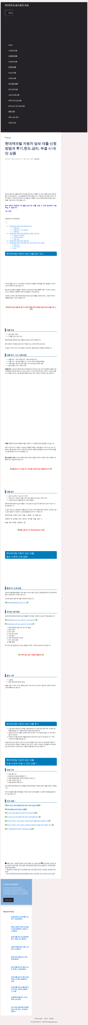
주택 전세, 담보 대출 (14, 100)
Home (10, 45)
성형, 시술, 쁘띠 (13, 117)
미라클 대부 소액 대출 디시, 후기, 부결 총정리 (20, 918)
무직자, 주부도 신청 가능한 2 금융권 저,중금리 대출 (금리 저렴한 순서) (29, 825)
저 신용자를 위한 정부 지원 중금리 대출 (19, 829)
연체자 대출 (12, 78)
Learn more (8, 900)
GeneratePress (52, 1022)
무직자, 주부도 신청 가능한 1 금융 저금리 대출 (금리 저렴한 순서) (28, 821)
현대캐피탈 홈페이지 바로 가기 (17, 603)
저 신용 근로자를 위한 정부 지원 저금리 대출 (21, 813)
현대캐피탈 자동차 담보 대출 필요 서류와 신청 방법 (24, 233)
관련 (15, 248)
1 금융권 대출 (12, 50)
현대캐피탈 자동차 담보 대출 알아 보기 (21, 226)
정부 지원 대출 (13, 89)
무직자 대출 (12, 67)
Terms (46, 1018)
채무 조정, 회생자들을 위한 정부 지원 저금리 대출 (23, 805)
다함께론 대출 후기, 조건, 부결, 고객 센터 (19, 998)
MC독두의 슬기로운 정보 (17, 4)
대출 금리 (16, 231)
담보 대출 (46, 863)
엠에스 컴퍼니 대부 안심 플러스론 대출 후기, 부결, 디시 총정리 (20, 929)
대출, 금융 (11, 111)
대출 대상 (16, 228)
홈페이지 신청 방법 (19, 235)
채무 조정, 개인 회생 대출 (16, 106)
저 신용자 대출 (13, 84)
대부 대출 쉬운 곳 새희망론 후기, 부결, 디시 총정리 (20, 938)
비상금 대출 (12, 73)
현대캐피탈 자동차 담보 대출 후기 (19, 241)
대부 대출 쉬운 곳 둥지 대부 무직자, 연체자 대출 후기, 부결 (20, 979)
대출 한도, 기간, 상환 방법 (21, 230)
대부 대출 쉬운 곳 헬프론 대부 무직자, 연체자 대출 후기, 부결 (20, 989)
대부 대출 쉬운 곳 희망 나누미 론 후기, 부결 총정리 (20, 968)
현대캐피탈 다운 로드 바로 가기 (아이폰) (20, 624)
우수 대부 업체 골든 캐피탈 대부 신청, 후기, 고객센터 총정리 (20, 1009)
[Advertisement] (44, 29)
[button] (6, 130)
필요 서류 (16, 239)
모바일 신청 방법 (18, 237)
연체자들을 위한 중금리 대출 (16, 809)
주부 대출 (22, 865)
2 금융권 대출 (12, 56)
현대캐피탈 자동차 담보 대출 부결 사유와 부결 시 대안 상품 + (27, 243)
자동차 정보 (12, 123)
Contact (51, 1018)
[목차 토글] (6, 223)
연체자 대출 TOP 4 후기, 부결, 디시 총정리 (20, 948)
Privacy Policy (38, 1018)
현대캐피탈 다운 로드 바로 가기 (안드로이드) (21, 620)
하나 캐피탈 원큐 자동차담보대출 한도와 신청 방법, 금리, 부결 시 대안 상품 (30, 874)
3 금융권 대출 (12, 62)
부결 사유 (16, 244)
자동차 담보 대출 (12, 865)
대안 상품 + (17, 246)
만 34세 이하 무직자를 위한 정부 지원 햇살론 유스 (23, 817)
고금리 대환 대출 (13, 95)
